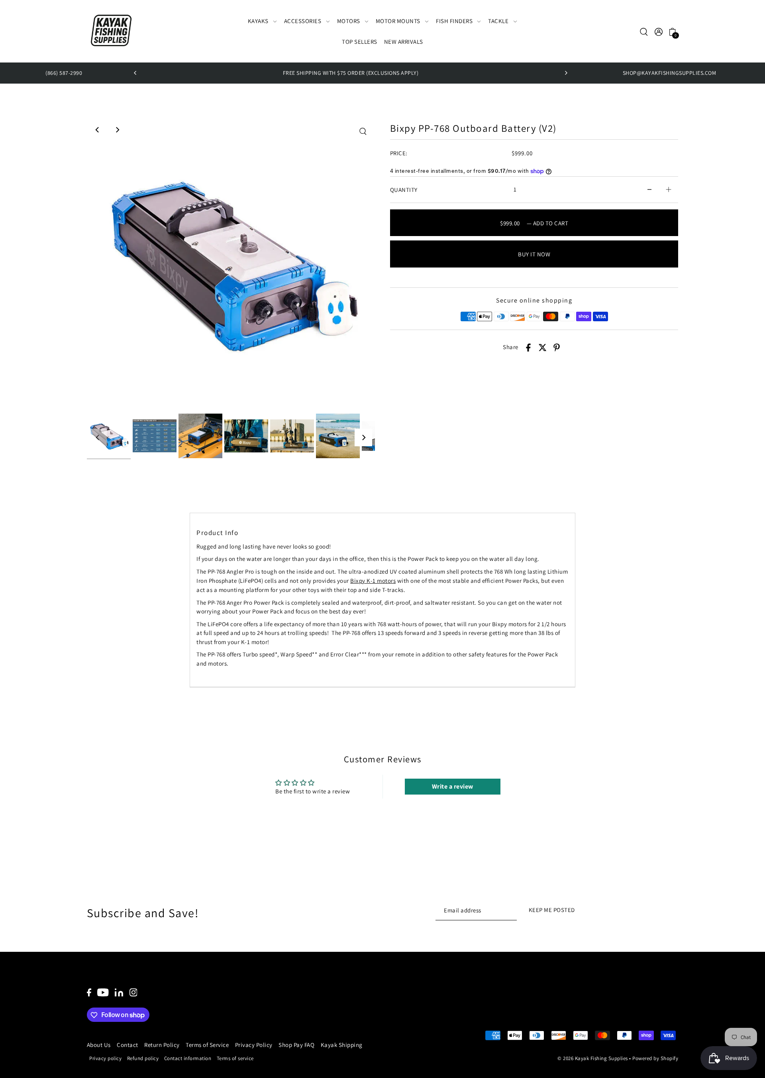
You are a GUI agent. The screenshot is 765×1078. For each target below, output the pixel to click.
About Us (99, 1045)
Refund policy (143, 1058)
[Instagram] (133, 992)
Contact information (188, 1058)
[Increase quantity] (668, 190)
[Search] (644, 31)
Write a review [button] (452, 786)
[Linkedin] (119, 992)
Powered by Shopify (655, 1058)
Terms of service (235, 1058)
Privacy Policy (254, 1045)
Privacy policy (105, 1058)
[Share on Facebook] (528, 347)
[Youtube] (103, 992)
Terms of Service (207, 1045)
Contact (127, 1045)
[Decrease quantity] (649, 190)
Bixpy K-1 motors (373, 580)
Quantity (404, 189)
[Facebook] (89, 992)
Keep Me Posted (552, 910)
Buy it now (534, 254)
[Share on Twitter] (543, 347)
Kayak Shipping (342, 1045)
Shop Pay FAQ (296, 1045)
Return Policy (162, 1045)
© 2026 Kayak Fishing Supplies (592, 1058)
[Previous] (135, 73)
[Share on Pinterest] (557, 347)
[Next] (566, 73)
